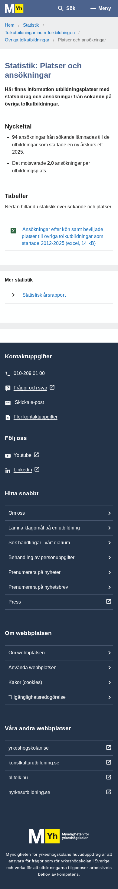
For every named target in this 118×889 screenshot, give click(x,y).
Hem (10, 25)
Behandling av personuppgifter (41, 557)
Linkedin (23, 469)
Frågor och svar (30, 387)
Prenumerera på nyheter (34, 572)
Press (14, 601)
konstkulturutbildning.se (33, 762)
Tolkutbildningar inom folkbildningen (40, 32)
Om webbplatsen (26, 652)
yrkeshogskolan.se (28, 748)
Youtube (22, 455)
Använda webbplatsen (32, 667)
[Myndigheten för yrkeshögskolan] (23, 8)
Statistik (31, 25)
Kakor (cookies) (25, 682)
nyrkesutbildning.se (29, 792)
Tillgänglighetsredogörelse (37, 697)
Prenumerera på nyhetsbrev (38, 587)
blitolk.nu (18, 777)
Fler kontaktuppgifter (35, 416)
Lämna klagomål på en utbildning (44, 527)
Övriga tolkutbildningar (27, 39)
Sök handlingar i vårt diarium (39, 542)
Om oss (16, 513)
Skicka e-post (29, 402)
